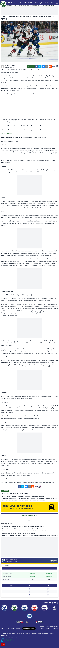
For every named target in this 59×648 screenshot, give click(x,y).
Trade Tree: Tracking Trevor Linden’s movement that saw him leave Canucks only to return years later (30, 535)
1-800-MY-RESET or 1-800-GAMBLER (26, 633)
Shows (24, 2)
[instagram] (52, 602)
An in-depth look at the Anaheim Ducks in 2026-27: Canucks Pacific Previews (23, 527)
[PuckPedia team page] (56, 66)
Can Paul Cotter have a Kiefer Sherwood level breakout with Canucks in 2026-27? (24, 531)
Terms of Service (48, 629)
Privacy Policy (42, 629)
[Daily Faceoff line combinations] (53, 66)
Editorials (17, 2)
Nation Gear (49, 2)
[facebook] (36, 66)
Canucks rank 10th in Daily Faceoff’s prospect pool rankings (18, 533)
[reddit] (50, 66)
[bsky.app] (43, 66)
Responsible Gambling (55, 629)
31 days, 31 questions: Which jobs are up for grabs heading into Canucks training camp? (26, 529)
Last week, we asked (6, 133)
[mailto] (46, 66)
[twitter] (39, 66)
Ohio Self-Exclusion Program (9, 637)
